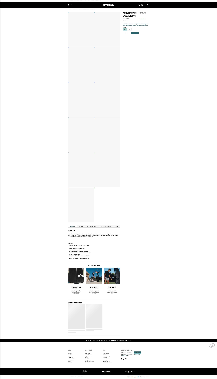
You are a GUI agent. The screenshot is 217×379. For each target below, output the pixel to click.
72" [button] (129, 29)
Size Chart (86, 358)
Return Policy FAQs (128, 340)
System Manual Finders (71, 358)
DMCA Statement (105, 354)
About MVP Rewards (88, 354)
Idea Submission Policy (106, 356)
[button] (148, 5)
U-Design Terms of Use (106, 361)
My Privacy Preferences (106, 358)
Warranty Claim (70, 356)
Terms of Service (124, 355)
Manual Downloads (70, 360)
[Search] (139, 5)
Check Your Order (70, 357)
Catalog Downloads (88, 360)
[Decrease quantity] (124, 33)
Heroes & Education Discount (89, 361)
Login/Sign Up (87, 353)
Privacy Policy (105, 357)
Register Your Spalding (88, 356)
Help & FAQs (69, 353)
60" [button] (125, 29)
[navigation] (143, 5)
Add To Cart (135, 33)
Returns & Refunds (70, 354)
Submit (137, 352)
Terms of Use (105, 360)
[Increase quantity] (129, 33)
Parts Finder (69, 361)
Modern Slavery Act (106, 353)
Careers (86, 357)
